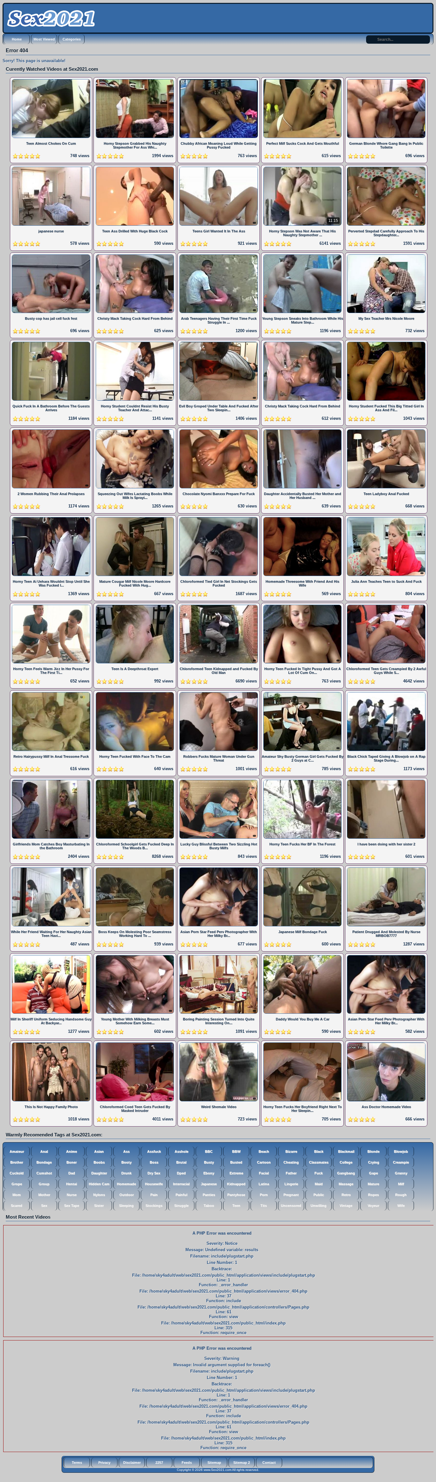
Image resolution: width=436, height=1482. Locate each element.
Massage (346, 1184)
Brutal (181, 1162)
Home (17, 39)
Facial (264, 1173)
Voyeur (373, 1206)
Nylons (99, 1195)
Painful (181, 1195)
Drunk (126, 1173)
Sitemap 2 (241, 1462)
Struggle (181, 1206)
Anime (71, 1151)
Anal (44, 1151)
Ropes (373, 1195)
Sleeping (126, 1206)
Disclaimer (132, 1462)
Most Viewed (44, 39)
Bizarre (291, 1151)
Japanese (209, 1184)
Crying (373, 1162)
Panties (209, 1195)
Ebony (208, 1173)
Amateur (17, 1151)
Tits (263, 1206)
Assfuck (154, 1151)
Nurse (72, 1195)
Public (318, 1195)
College (346, 1162)
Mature (373, 1184)
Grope (16, 1184)
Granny (401, 1173)
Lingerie (291, 1184)
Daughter (99, 1173)
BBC (209, 1151)
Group (44, 1184)
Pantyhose (236, 1195)
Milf (401, 1184)
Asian (99, 1151)
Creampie (401, 1162)
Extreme (236, 1173)
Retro (346, 1195)
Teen (236, 1206)
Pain (154, 1195)
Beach (264, 1151)
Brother (16, 1162)
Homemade (126, 1184)
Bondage (44, 1162)
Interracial (181, 1184)
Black (318, 1151)
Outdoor (126, 1195)
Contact (269, 1462)
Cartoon (264, 1162)
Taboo (209, 1206)
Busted (236, 1162)
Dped (181, 1173)
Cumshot (44, 1173)
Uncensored (291, 1206)
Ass (126, 1151)
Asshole (181, 1151)
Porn (264, 1195)
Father (291, 1173)
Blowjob (401, 1151)
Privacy (104, 1462)
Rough (401, 1195)
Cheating (291, 1162)
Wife (401, 1206)
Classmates (318, 1162)
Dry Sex (153, 1173)
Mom (16, 1195)
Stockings (154, 1206)
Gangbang (346, 1173)
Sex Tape (71, 1206)
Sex (44, 1206)
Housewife (154, 1184)
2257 (159, 1462)
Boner (71, 1162)
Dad (71, 1173)
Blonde (373, 1151)
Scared (16, 1206)
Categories (72, 39)
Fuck (318, 1173)
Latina (264, 1184)
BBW (236, 1151)
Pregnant (291, 1195)
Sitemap (214, 1462)
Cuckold (17, 1173)
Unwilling (319, 1206)
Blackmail (346, 1151)
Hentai (71, 1184)
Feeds (187, 1462)
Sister (99, 1206)
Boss (154, 1162)
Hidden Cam (99, 1184)
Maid (319, 1184)
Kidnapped (236, 1184)
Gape (373, 1173)
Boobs (99, 1162)
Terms (77, 1462)
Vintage (346, 1206)
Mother (44, 1195)
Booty (126, 1162)
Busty (209, 1162)
